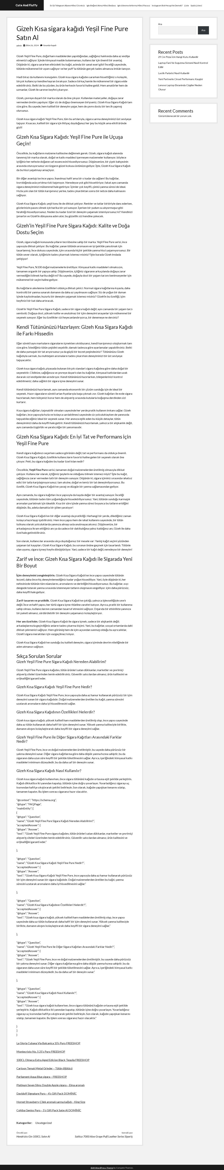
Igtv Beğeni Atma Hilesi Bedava (101, 5)
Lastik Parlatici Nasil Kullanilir (174, 73)
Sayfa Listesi (196, 5)
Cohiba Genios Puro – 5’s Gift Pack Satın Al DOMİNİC (48, 1110)
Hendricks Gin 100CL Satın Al (33, 1136)
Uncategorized (43, 1122)
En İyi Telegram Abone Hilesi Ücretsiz (67, 5)
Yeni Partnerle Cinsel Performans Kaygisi (180, 79)
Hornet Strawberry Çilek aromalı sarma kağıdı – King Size (50, 1101)
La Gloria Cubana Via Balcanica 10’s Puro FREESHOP (48, 1043)
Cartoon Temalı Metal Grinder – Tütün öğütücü (44, 1068)
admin (19, 45)
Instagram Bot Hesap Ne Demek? (167, 5)
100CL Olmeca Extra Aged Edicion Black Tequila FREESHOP (52, 1060)
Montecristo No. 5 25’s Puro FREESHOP (40, 1051)
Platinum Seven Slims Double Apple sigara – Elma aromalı (50, 1085)
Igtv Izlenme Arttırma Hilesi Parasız (133, 5)
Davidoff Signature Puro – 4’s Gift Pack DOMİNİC (46, 1093)
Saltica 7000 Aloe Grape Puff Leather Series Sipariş (104, 1136)
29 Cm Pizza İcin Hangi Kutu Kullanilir (178, 56)
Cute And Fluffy (26, 5)
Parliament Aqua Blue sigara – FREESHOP (41, 1076)
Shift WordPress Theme (102, 1168)
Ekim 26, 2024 (32, 45)
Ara (160, 24)
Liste (186, 5)
